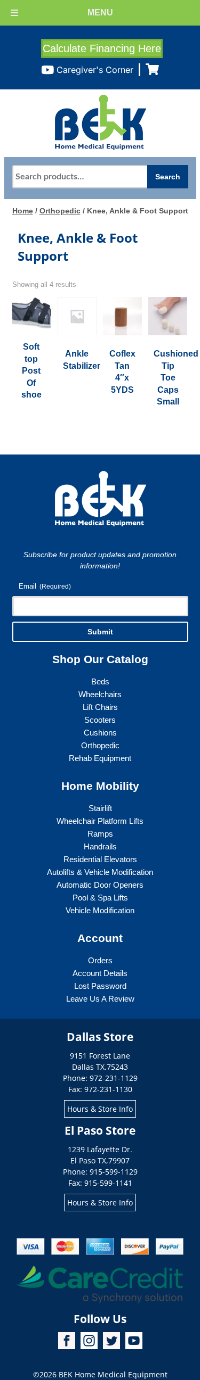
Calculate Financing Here (102, 48)
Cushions (100, 732)
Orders (100, 960)
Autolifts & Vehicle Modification (100, 872)
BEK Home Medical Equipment (113, 1374)
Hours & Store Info (100, 1109)
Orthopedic (60, 210)
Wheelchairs (100, 694)
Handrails (100, 846)
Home (22, 210)
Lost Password (100, 985)
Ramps (100, 833)
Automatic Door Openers (100, 884)
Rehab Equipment (100, 758)
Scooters (100, 719)
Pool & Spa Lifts (100, 897)
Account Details (100, 973)
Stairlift (100, 808)
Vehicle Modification (100, 910)
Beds (100, 681)
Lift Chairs (100, 707)
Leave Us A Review (100, 998)
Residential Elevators (100, 859)
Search (167, 176)
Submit (100, 631)
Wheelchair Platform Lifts (100, 820)
